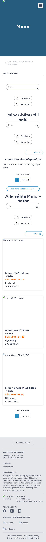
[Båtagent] (4, 1)
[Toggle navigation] (40, 5)
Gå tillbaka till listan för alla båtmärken (20, 63)
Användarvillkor (14, 535)
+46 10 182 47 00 (23, 498)
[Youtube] (12, 510)
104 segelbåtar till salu (13, 455)
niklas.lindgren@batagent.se (29, 501)
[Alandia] (25, 522)
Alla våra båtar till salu (21, 188)
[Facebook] (4, 511)
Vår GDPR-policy (31, 535)
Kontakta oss (23, 442)
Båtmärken (8, 466)
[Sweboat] (9, 522)
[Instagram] (19, 511)
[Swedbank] (9, 528)
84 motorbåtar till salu (13, 457)
